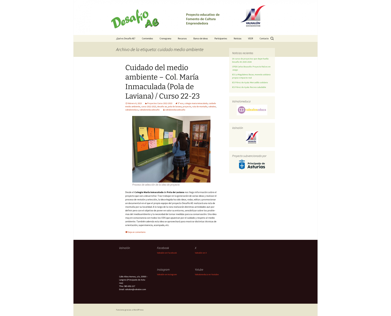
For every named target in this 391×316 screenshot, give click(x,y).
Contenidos (147, 38)
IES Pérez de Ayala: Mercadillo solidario (250, 82)
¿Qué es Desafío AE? (125, 38)
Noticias (237, 38)
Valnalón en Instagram (167, 274)
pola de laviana (175, 106)
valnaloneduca (131, 109)
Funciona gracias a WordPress (130, 309)
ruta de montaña (199, 106)
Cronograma (165, 38)
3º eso (180, 103)
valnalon (212, 106)
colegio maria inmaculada (196, 103)
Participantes (220, 38)
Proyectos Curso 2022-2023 (159, 103)
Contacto (264, 38)
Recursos (182, 38)
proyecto (187, 106)
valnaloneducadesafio (149, 109)
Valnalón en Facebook (167, 252)
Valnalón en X (201, 252)
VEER (250, 38)
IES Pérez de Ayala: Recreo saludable (249, 87)
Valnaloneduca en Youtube (207, 274)
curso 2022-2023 (148, 106)
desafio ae (162, 106)
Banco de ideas (200, 38)
